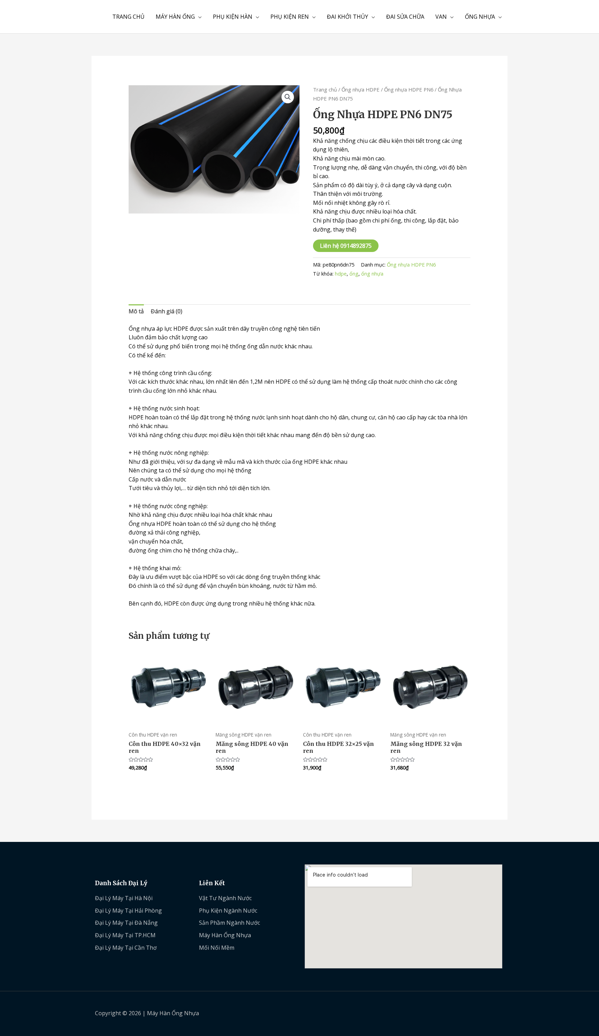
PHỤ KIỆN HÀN (232, 16)
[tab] (136, 311)
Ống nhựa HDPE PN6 (408, 89)
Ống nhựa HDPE (360, 89)
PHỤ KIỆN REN (289, 16)
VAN (441, 16)
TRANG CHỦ (128, 16)
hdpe (341, 273)
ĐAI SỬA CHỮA (405, 16)
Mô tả (136, 311)
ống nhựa (372, 273)
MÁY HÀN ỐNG (175, 16)
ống (353, 273)
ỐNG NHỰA (480, 16)
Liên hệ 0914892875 (346, 246)
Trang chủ (325, 89)
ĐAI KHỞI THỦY (347, 16)
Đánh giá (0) (166, 311)
